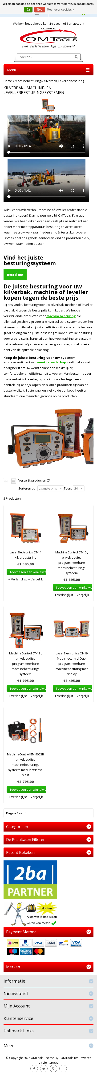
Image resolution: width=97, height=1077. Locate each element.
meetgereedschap (51, 362)
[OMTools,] (48, 38)
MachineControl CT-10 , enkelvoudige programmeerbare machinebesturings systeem (71, 562)
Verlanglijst (18, 579)
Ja (28, 9)
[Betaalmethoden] (48, 948)
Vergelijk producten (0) (34, 480)
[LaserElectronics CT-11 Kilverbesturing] (25, 530)
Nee (39, 9)
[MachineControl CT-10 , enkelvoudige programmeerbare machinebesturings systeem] (71, 530)
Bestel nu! (15, 274)
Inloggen (56, 23)
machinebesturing (61, 316)
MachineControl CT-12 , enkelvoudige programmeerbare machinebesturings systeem (25, 663)
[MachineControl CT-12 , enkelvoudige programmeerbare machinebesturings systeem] (25, 631)
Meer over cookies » (60, 9)
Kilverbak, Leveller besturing (64, 81)
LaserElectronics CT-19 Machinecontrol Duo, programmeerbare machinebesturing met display (72, 663)
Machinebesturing (28, 81)
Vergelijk (36, 579)
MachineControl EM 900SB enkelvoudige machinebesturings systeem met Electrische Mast (25, 764)
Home (8, 81)
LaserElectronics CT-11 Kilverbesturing (25, 555)
